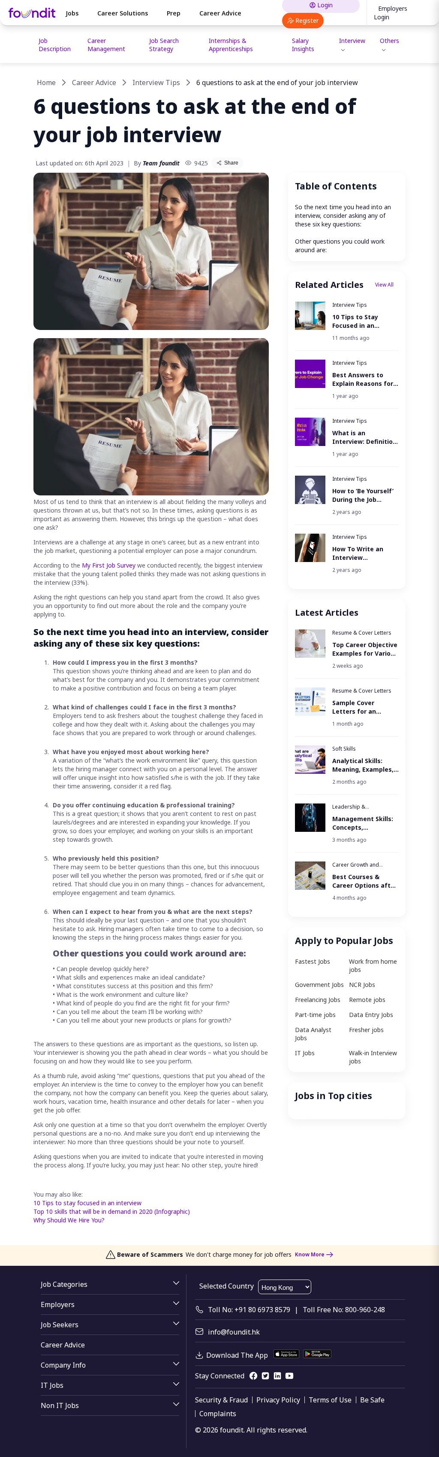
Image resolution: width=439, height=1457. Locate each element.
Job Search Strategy (164, 45)
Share (231, 163)
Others (389, 41)
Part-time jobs (315, 1015)
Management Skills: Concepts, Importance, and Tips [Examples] (362, 823)
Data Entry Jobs (371, 1015)
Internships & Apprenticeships (231, 45)
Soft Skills (344, 748)
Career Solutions (122, 13)
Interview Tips (156, 82)
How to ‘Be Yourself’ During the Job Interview (363, 495)
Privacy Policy (278, 1400)
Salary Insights (303, 45)
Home (46, 82)
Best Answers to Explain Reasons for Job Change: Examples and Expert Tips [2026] (364, 379)
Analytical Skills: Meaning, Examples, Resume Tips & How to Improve (363, 765)
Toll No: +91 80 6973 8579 (249, 1309)
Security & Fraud (221, 1400)
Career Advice (220, 13)
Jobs (72, 13)
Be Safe (372, 1400)
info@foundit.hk (234, 1332)
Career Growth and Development (355, 868)
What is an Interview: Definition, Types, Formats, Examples (365, 437)
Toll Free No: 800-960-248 (344, 1309)
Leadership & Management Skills (355, 810)
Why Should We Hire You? (69, 1220)
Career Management (106, 45)
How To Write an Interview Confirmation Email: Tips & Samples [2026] (362, 553)
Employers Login (390, 12)
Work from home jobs (373, 965)
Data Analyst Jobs (313, 1034)
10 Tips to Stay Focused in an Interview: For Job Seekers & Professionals (359, 321)
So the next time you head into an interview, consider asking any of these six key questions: (344, 215)
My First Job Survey (108, 565)
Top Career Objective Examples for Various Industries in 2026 (365, 649)
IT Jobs (305, 1053)
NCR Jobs (362, 984)
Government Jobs (319, 984)
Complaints (217, 1413)
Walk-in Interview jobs (373, 1057)
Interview (352, 41)
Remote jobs (367, 1000)
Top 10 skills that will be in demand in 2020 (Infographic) (111, 1211)
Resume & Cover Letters (361, 632)
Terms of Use (330, 1400)
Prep (173, 13)
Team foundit (161, 163)
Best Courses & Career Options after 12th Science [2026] (364, 881)
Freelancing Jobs (317, 1000)
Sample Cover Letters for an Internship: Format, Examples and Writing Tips (362, 707)
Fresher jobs (366, 1030)
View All (384, 284)
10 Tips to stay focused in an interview (87, 1203)
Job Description (55, 45)
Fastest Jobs (312, 961)
